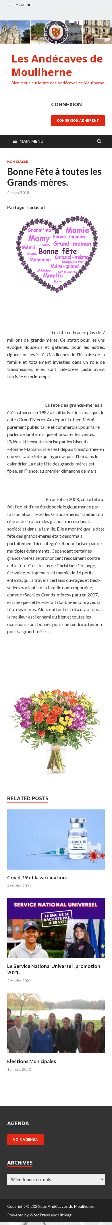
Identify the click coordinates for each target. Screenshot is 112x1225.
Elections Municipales (31, 1061)
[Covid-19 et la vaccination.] (56, 871)
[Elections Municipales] (56, 1054)
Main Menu (31, 141)
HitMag (65, 1214)
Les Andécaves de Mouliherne (57, 65)
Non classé (17, 161)
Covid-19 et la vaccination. (37, 877)
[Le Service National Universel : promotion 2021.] (56, 959)
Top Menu (22, 5)
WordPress (40, 1214)
